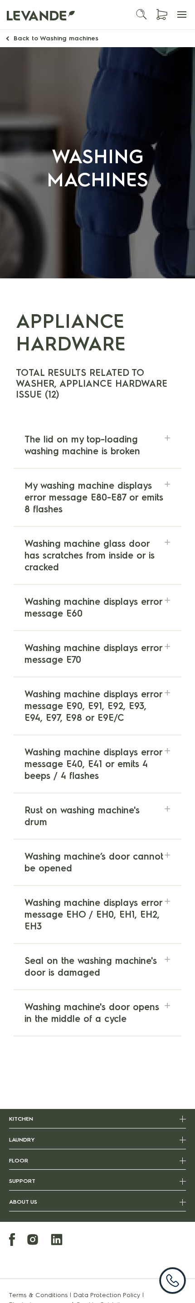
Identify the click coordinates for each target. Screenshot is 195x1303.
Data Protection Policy (107, 1295)
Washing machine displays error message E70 (93, 653)
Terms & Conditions (38, 1295)
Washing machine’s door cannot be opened (93, 862)
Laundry (22, 1139)
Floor (18, 1160)
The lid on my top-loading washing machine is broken (82, 445)
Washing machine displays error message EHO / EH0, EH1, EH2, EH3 (93, 914)
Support (22, 1180)
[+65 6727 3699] (172, 1280)
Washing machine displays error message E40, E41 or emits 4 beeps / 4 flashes (93, 764)
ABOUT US (23, 1201)
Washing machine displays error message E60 (93, 607)
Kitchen (21, 1118)
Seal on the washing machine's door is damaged (90, 966)
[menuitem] (16, 1241)
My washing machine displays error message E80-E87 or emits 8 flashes (93, 497)
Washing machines (56, 38)
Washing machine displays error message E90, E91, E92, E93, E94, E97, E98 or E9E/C (93, 706)
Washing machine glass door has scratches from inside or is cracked (89, 555)
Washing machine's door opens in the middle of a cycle (91, 1013)
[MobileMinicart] (162, 14)
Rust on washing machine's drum (82, 816)
